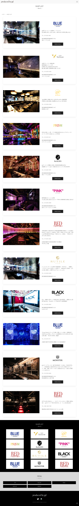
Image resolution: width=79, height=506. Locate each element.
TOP (15, 482)
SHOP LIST (15, 486)
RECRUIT (39, 486)
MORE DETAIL (58, 44)
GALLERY (39, 482)
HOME (3, 14)
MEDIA (64, 482)
